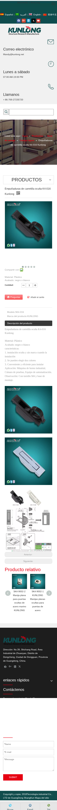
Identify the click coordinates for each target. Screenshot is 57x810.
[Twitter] (33, 21)
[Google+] (24, 21)
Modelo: (11, 312)
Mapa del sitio (42, 798)
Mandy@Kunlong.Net (33, 725)
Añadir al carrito (37, 297)
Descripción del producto (19, 323)
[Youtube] (38, 21)
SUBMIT (13, 777)
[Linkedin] (29, 21)
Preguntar (15, 297)
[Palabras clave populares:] (6, 112)
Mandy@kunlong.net (13, 54)
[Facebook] (19, 21)
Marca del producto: (17, 316)
